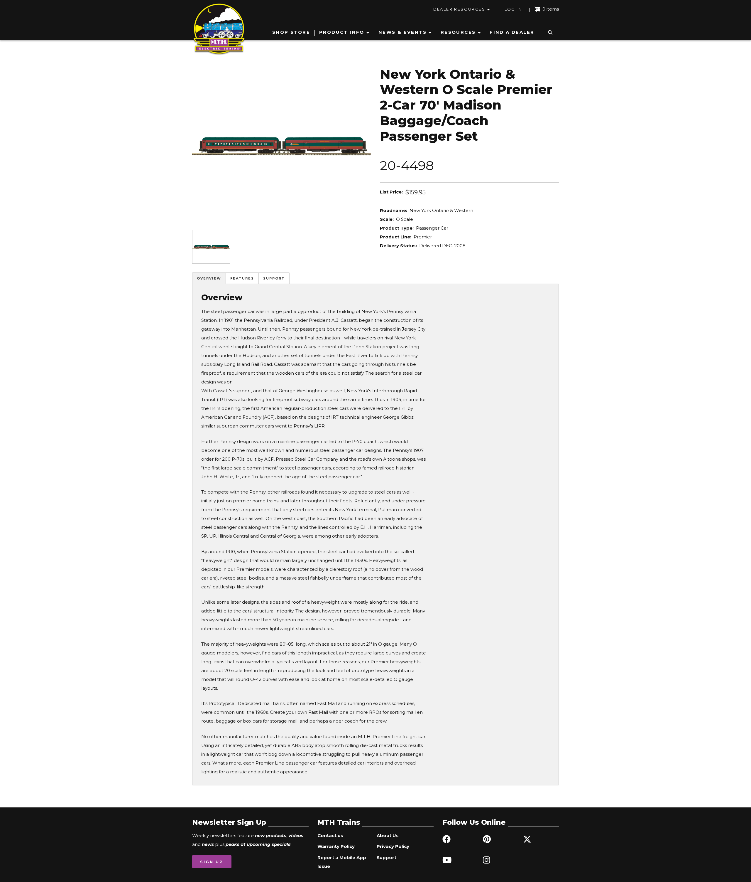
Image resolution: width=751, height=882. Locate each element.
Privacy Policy (393, 846)
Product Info (341, 32)
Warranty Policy (336, 846)
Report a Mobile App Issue (341, 862)
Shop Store (291, 32)
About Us (388, 835)
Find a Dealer (512, 32)
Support (274, 278)
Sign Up (211, 861)
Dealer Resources (459, 9)
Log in (513, 9)
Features (242, 278)
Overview (209, 278)
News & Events (402, 32)
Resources (458, 32)
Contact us (330, 835)
